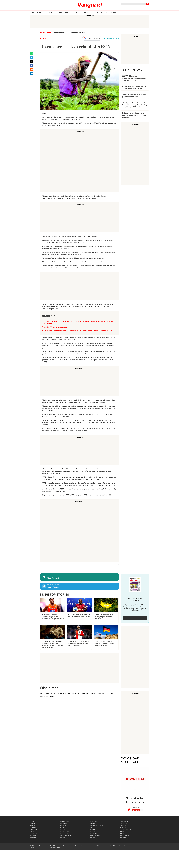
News (39, 13)
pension (62, 838)
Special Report (94, 836)
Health (62, 829)
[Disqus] (79, 726)
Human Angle (64, 833)
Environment (64, 823)
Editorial (94, 13)
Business (76, 13)
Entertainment (64, 821)
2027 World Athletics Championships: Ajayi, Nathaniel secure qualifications (134, 77)
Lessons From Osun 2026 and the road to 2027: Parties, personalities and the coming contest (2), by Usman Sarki (78, 322)
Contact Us (73, 845)
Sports (85, 13)
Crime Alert (33, 829)
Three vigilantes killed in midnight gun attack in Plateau (134, 95)
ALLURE (113, 13)
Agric (49, 32)
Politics (59, 13)
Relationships (94, 833)
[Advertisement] (79, 161)
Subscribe (135, 618)
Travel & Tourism (125, 829)
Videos (122, 831)
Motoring (93, 829)
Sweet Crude (124, 821)
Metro (67, 13)
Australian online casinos (134, 845)
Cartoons (123, 827)
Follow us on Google (93, 38)
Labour (92, 823)
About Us (56, 845)
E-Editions (33, 838)
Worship (123, 838)
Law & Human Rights (96, 825)
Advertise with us (64, 845)
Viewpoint (123, 833)
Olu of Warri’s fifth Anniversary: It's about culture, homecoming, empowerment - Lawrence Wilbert (78, 331)
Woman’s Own (124, 836)
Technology (124, 823)
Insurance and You (66, 836)
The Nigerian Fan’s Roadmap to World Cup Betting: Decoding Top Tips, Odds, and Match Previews (134, 104)
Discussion (33, 833)
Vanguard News (89, 5)
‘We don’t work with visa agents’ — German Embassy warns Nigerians (105, 643)
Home (32, 13)
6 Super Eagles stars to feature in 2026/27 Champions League (134, 87)
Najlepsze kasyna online (120, 845)
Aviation (32, 823)
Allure (32, 821)
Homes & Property (65, 831)
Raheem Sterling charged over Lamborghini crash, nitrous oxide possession (134, 114)
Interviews (93, 821)
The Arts (123, 825)
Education (33, 836)
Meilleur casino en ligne (107, 845)
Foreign (62, 827)
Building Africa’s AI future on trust (55, 327)
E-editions (49, 13)
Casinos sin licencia (55, 847)
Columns (104, 13)
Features (63, 825)
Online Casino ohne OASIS (92, 845)
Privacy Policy (81, 845)
